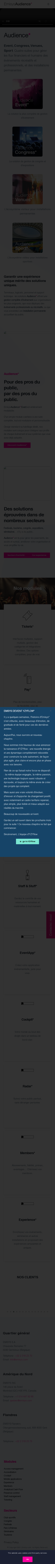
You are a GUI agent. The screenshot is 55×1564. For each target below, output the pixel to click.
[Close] (50, 711)
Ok (27, 1559)
